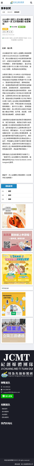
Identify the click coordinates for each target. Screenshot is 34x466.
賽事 (9, 199)
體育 (9, 191)
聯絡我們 (4, 409)
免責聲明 (4, 414)
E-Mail (22, 27)
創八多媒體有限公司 (27, 464)
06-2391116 (6, 387)
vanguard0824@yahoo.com (11, 392)
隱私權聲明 (5, 417)
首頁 (3, 12)
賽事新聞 (16, 12)
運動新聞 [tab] (8, 186)
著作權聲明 (5, 411)
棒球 (9, 195)
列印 (5, 29)
